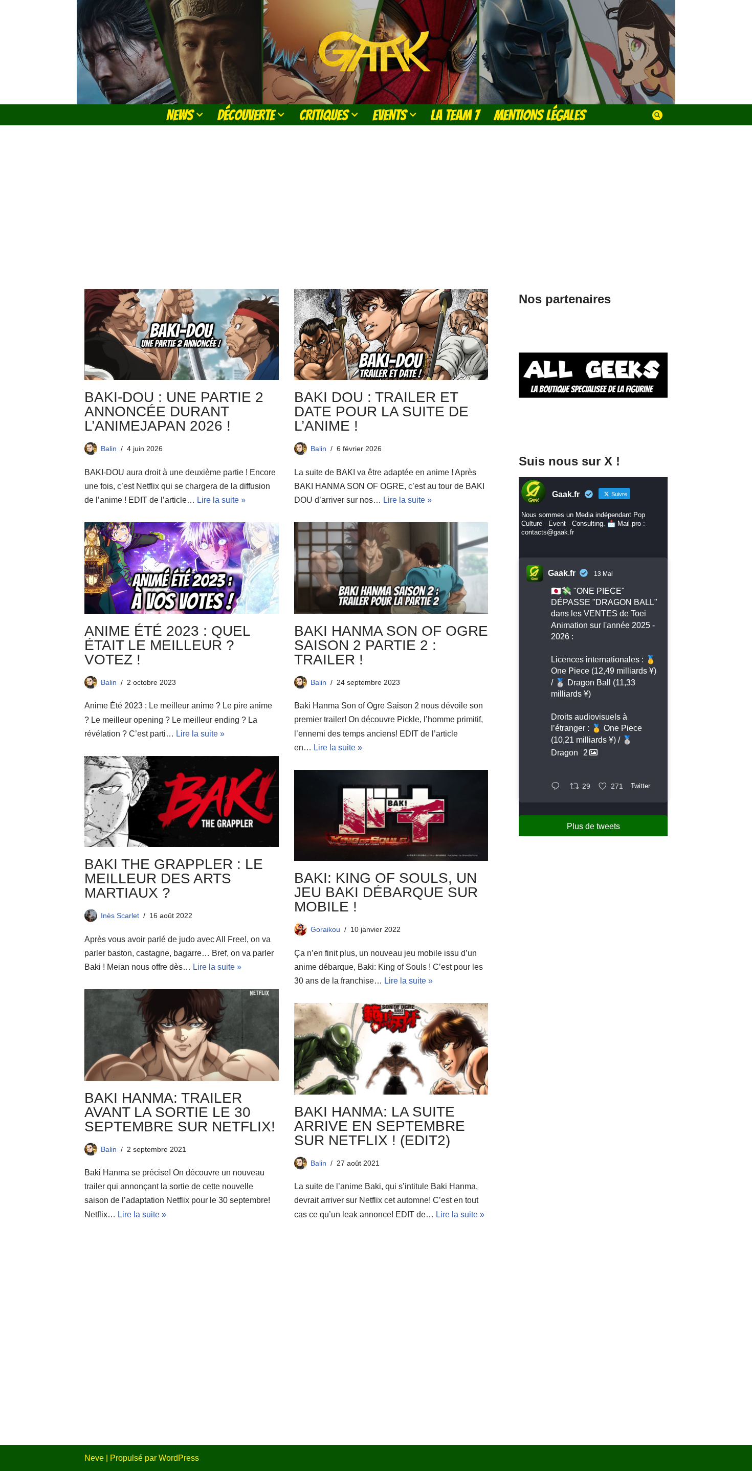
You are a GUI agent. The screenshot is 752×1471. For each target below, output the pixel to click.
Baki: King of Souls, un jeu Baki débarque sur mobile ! (386, 892)
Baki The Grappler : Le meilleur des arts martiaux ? (173, 878)
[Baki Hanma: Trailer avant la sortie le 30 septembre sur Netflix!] (181, 1034)
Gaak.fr (562, 573)
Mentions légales (540, 114)
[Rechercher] (657, 115)
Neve (94, 1458)
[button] (199, 114)
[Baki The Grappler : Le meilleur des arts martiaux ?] (181, 801)
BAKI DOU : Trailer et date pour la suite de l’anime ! (381, 411)
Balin (109, 448)
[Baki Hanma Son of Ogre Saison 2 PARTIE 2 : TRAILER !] (391, 567)
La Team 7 (455, 114)
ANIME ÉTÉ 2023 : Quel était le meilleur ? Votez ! (167, 645)
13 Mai (603, 573)
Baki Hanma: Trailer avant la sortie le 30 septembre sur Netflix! (179, 1112)
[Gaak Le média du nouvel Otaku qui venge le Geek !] (376, 52)
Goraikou (325, 929)
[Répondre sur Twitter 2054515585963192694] (557, 787)
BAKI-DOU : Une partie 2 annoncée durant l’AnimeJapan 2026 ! (173, 411)
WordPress (179, 1458)
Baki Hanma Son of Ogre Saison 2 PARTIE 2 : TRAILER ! (391, 645)
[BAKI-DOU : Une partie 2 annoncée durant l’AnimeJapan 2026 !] (181, 334)
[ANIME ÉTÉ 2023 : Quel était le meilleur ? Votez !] (181, 567)
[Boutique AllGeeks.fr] (593, 423)
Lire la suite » (221, 500)
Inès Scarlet (120, 915)
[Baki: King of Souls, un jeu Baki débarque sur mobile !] (391, 815)
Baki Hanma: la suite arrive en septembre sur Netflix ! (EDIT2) (379, 1126)
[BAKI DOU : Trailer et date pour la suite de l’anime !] (391, 334)
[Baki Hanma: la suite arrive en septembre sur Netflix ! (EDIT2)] (391, 1048)
